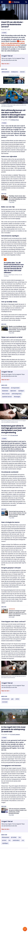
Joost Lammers (16, 734)
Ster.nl (18, 75)
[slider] (14, 673)
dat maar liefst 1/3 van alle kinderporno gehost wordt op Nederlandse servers (13, 43)
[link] (6, 63)
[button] (4, 32)
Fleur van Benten (16, 880)
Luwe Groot (15, 435)
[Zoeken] (26, 2)
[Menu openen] (1, 2)
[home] (14, 2)
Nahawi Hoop (15, 120)
